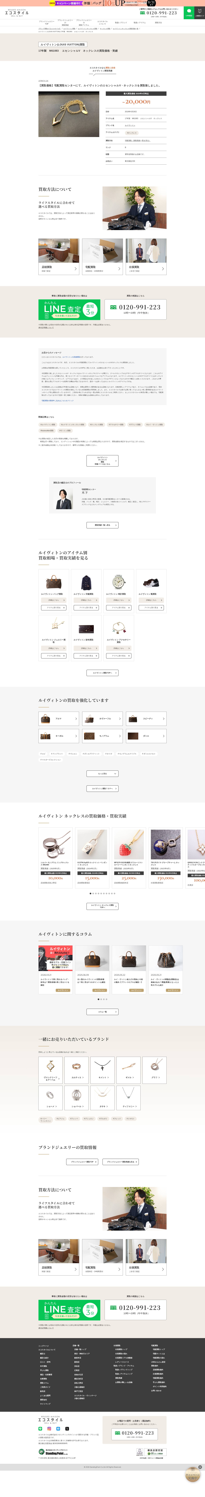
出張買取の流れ (121, 1354)
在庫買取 (43, 1379)
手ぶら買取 (44, 1370)
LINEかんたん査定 (158, 1362)
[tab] (90, 893)
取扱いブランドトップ (123, 1370)
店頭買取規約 (158, 1370)
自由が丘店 (78, 1375)
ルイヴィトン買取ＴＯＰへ (102, 788)
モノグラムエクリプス (127, 754)
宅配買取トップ (159, 1349)
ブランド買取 (135, 425)
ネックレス (132, 133)
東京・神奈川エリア (82, 1354)
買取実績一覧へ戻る (102, 525)
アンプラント (57, 754)
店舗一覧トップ (80, 1349)
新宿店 (76, 1362)
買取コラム (44, 1383)
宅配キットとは (159, 1354)
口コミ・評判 (45, 1362)
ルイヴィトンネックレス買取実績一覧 (125, 28)
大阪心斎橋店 (79, 1387)
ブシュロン (89, 1119)
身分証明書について (46, 327)
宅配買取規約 (158, 1378)
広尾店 (76, 1370)
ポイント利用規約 (160, 1386)
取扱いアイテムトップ (123, 1374)
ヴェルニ (73, 754)
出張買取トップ (121, 1349)
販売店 (42, 1391)
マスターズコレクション (51, 760)
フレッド (117, 1119)
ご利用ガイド (45, 1387)
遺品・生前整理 (46, 1375)
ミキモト (131, 1119)
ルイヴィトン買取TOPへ (102, 673)
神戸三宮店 (78, 1391)
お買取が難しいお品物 (123, 1382)
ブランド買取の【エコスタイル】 (49, 28)
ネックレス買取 (105, 28)
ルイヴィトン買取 (69, 28)
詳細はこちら (54, 600)
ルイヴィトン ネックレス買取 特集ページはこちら (102, 461)
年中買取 (43, 1366)
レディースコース (122, 1362)
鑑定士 (42, 1354)
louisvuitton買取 (48, 431)
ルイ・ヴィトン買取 (155, 425)
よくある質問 (45, 1395)
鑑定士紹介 (44, 1358)
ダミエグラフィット (92, 754)
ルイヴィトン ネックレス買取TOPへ (102, 906)
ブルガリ (103, 1119)
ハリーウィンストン (46, 1120)
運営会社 (43, 1400)
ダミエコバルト (149, 754)
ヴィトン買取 (65, 431)
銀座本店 (77, 1358)
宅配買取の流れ (159, 1358)
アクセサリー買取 (117, 425)
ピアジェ (61, 1119)
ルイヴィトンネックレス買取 (87, 28)
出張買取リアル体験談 (123, 1358)
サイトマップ (45, 1404)
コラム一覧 (102, 1012)
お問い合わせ (156, 1391)
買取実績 (118, 1378)
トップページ (43, 1346)
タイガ (109, 754)
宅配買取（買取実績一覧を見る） (138, 140)
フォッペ (74, 1119)
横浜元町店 (78, 1379)
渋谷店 (76, 1366)
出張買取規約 (158, 1374)
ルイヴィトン (130, 125)
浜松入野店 (78, 1383)
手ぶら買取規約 (159, 1382)
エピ (43, 754)
